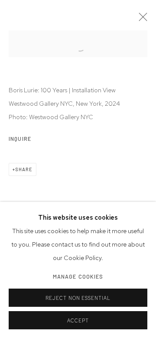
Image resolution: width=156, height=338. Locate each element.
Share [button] (23, 169)
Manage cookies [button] (78, 276)
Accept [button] (78, 321)
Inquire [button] (20, 138)
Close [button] (140, 19)
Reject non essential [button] (78, 298)
